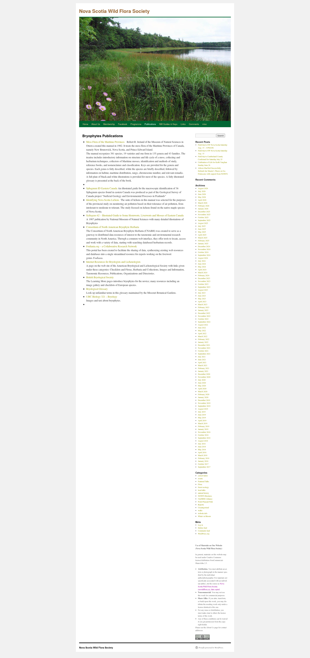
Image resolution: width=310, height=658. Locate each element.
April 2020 (202, 388)
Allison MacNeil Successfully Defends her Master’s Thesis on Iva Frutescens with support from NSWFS (213, 171)
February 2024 (203, 275)
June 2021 (202, 359)
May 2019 (202, 417)
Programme (135, 124)
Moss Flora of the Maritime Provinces (105, 141)
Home (85, 124)
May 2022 (202, 330)
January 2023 (203, 310)
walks (200, 510)
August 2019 (203, 409)
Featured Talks (203, 481)
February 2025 (203, 240)
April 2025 (202, 234)
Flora (200, 484)
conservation (203, 475)
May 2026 (202, 197)
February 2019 (203, 426)
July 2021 (202, 356)
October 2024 (203, 252)
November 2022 (204, 316)
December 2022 (204, 313)
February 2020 (203, 394)
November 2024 (204, 249)
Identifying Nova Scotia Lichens (103, 199)
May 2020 (202, 385)
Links (183, 124)
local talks (202, 490)
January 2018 (203, 461)
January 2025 (203, 243)
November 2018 (204, 432)
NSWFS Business (205, 496)
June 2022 (202, 327)
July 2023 (202, 292)
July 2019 (202, 411)
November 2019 (204, 403)
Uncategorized (203, 507)
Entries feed (202, 527)
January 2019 (203, 429)
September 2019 (204, 406)
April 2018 (202, 452)
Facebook (122, 124)
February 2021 (203, 368)
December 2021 (204, 345)
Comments (194, 124)
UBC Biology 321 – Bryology (101, 296)
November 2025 (204, 214)
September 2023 (204, 287)
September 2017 (204, 467)
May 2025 (202, 232)
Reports (201, 504)
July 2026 (202, 191)
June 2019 (202, 414)
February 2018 (203, 458)
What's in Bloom (204, 516)
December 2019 (204, 400)
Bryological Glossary (97, 288)
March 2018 (202, 455)
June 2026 (202, 194)
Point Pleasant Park (205, 501)
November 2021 (204, 348)
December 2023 (204, 278)
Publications (150, 124)
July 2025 (202, 226)
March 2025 (202, 237)
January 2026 (203, 208)
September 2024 (204, 255)
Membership (109, 124)
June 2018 (202, 446)
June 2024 (202, 263)
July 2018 (202, 443)
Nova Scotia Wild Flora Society (114, 10)
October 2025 (203, 217)
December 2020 (204, 374)
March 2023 (202, 304)
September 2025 (204, 220)
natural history (203, 493)
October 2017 (203, 464)
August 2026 (203, 188)
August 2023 (203, 290)
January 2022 (203, 342)
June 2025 (202, 229)
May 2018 (202, 449)
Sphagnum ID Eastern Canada (101, 188)
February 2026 (203, 205)
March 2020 (202, 391)
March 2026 (202, 202)
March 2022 (202, 336)
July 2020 (202, 379)
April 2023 (202, 301)
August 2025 (203, 223)
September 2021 (204, 353)
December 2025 (204, 211)
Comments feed (204, 530)
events (200, 478)
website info (202, 513)
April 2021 (202, 362)
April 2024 (202, 269)
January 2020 (203, 397)
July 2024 (202, 261)
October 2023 (203, 284)
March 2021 (202, 365)
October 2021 (203, 350)
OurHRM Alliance (205, 498)
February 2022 (203, 339)
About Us (95, 124)
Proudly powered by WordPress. (211, 647)
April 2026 (202, 200)
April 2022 (202, 333)
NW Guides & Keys (168, 124)
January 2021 (203, 371)
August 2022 (203, 324)
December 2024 (204, 246)
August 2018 (203, 440)
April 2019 (202, 420)
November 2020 (204, 377)
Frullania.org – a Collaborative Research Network (111, 246)
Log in (200, 525)
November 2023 (204, 281)
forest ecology (203, 487)
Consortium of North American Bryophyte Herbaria (112, 227)
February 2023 (203, 307)
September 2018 (204, 438)
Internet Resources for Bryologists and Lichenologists (113, 261)
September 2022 (204, 321)
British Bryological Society (100, 277)
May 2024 (202, 266)
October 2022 (203, 319)
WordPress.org (203, 533)
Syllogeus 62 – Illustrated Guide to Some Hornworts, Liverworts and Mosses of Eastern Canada (135, 215)
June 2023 (202, 295)
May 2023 (202, 298)
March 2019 (202, 423)
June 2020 (202, 382)
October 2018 (203, 435)
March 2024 (202, 272)
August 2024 (203, 258)
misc (204, 124)
